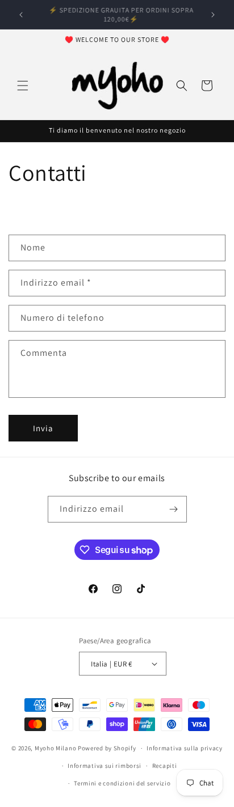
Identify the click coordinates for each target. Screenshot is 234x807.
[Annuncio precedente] (21, 14)
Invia (43, 428)
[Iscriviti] (173, 509)
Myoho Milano (56, 748)
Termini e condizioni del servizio (122, 783)
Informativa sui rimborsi (104, 766)
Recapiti (164, 766)
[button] (22, 85)
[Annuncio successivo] (212, 14)
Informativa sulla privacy (185, 748)
